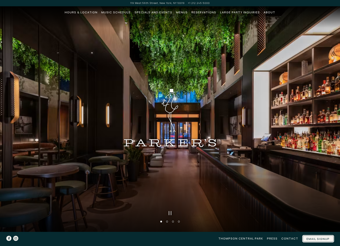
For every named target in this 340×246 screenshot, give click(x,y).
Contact (289, 238)
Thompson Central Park (240, 238)
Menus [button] (182, 12)
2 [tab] (167, 221)
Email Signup (318, 239)
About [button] (269, 12)
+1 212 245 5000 (199, 3)
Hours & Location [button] (81, 12)
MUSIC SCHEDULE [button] (116, 12)
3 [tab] (173, 221)
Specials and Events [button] (153, 12)
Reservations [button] (203, 12)
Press (272, 238)
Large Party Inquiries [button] (240, 12)
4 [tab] (179, 221)
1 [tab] (161, 221)
